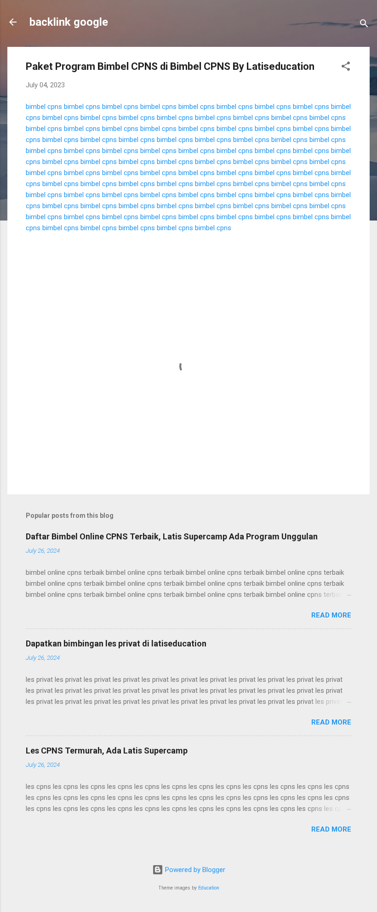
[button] (345, 68)
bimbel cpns (44, 106)
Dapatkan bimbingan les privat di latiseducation (116, 643)
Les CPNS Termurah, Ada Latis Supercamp (107, 750)
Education (208, 888)
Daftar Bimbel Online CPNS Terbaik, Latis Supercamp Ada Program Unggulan (172, 536)
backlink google (68, 22)
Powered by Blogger (194, 870)
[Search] (364, 25)
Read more (331, 615)
